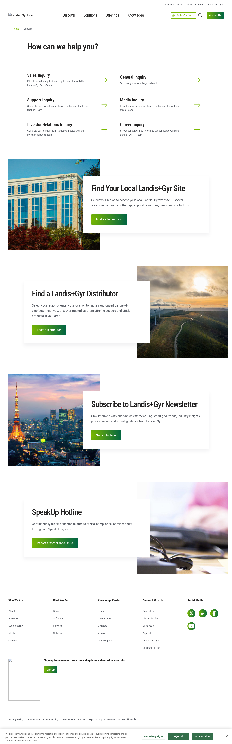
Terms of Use (33, 719)
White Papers (105, 640)
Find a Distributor (152, 618)
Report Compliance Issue (101, 719)
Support (147, 633)
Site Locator (149, 625)
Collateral (103, 625)
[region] (116, 736)
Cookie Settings (51, 719)
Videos (101, 633)
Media (11, 633)
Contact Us (215, 15)
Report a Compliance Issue (55, 543)
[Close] (226, 736)
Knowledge (135, 15)
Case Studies (104, 618)
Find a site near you (109, 219)
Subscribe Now (106, 435)
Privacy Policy (15, 719)
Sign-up (51, 669)
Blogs (101, 611)
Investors (169, 4)
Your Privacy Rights (153, 736)
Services (57, 625)
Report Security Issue (74, 719)
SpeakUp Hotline (151, 647)
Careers (199, 4)
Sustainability (15, 625)
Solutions (90, 15)
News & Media (184, 4)
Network (57, 633)
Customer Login (215, 4)
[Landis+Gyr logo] (22, 15)
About (11, 611)
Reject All (178, 736)
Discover (69, 15)
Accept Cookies (203, 736)
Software (58, 618)
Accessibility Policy (128, 719)
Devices (57, 611)
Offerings (112, 15)
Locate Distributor (49, 330)
